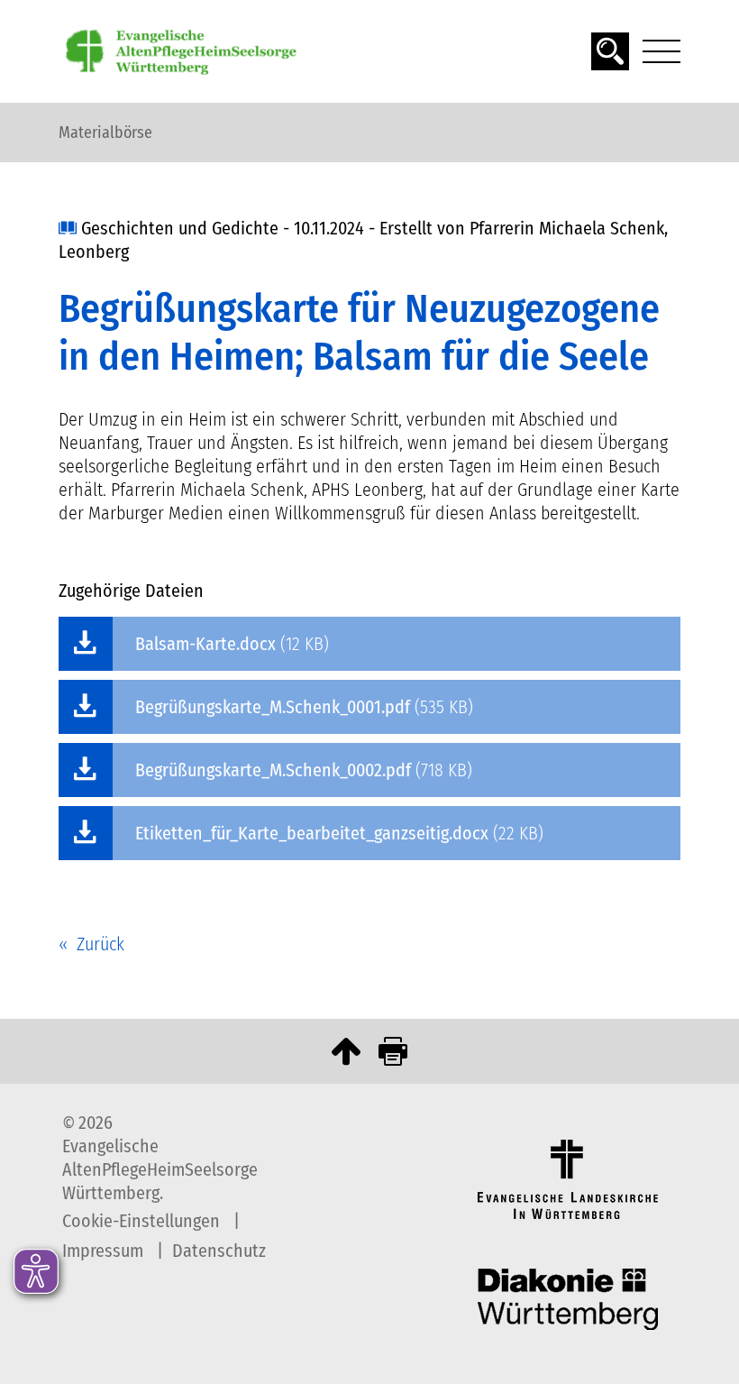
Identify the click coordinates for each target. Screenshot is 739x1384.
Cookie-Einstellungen (143, 1221)
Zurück (100, 944)
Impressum (105, 1250)
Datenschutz (219, 1250)
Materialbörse (105, 132)
